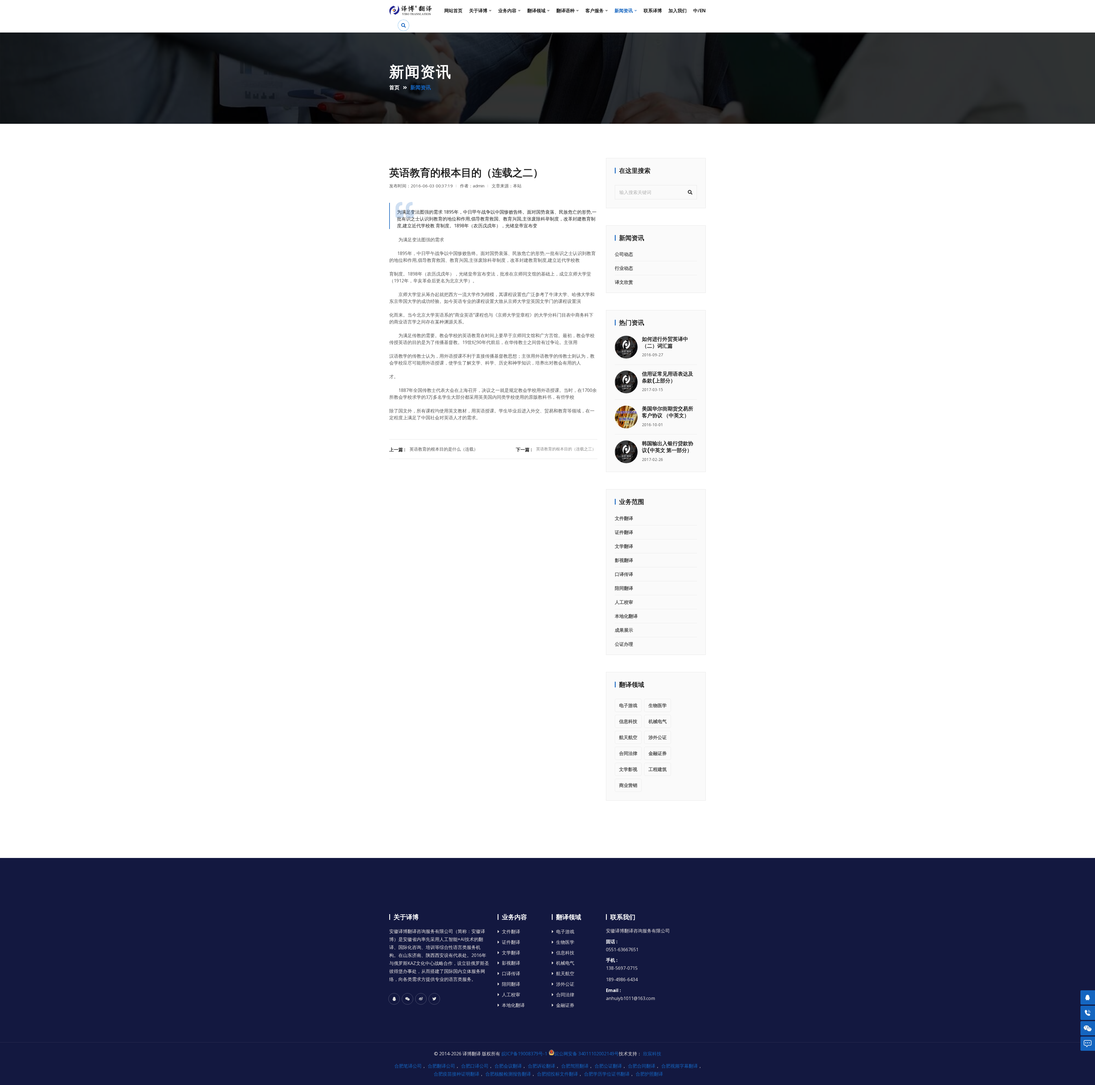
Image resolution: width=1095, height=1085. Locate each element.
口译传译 (624, 574)
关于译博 (478, 10)
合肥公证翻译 (608, 1066)
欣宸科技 (652, 1053)
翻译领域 (536, 10)
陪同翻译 (624, 588)
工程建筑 (657, 769)
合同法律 (628, 753)
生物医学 (657, 705)
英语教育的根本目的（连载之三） (566, 449)
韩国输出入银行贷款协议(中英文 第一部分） (667, 447)
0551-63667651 (622, 949)
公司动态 (624, 254)
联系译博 (653, 10)
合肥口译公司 (474, 1066)
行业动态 (624, 268)
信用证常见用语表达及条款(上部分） (667, 377)
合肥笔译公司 (408, 1066)
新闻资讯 (624, 10)
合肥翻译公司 (441, 1066)
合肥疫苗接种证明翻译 (456, 1074)
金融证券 (657, 753)
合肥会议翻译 (508, 1066)
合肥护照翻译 (649, 1074)
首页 (394, 87)
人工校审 (624, 602)
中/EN (699, 10)
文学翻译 (624, 546)
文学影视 (628, 769)
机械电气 (657, 721)
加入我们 (677, 10)
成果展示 (624, 630)
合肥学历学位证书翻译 (607, 1074)
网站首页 (453, 10)
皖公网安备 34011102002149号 (586, 1053)
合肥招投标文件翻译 (557, 1074)
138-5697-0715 (622, 968)
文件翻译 (624, 518)
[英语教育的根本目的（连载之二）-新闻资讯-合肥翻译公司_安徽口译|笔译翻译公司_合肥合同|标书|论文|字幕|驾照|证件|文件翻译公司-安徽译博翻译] (410, 10)
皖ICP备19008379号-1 (524, 1053)
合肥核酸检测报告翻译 (508, 1074)
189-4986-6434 (622, 979)
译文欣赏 (624, 282)
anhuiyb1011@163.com (630, 998)
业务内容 (507, 10)
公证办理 (624, 644)
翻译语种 (565, 10)
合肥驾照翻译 (575, 1066)
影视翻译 (624, 560)
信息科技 (628, 721)
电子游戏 (628, 705)
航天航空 (628, 737)
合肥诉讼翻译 (541, 1066)
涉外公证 (657, 737)
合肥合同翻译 (641, 1066)
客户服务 (594, 10)
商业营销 (628, 785)
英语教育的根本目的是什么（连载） (443, 449)
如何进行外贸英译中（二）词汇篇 (665, 342)
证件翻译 (624, 532)
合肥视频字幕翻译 (679, 1066)
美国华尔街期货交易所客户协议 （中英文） (667, 412)
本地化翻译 (626, 616)
